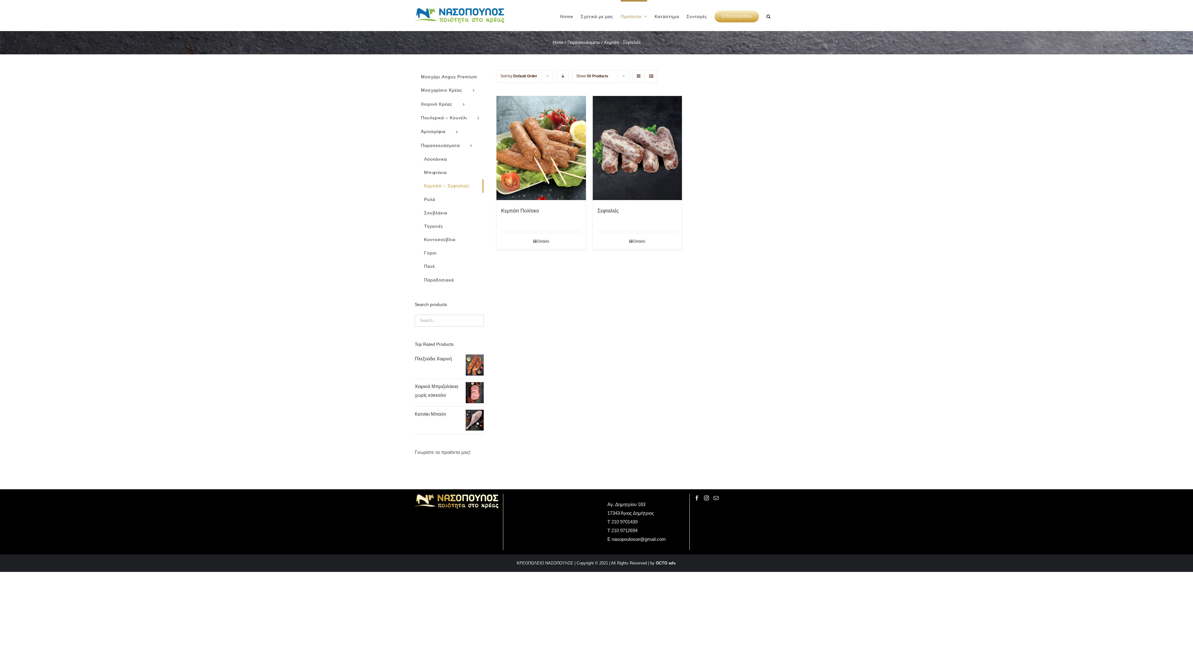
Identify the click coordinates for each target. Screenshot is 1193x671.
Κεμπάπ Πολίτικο (520, 210)
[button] (768, 15)
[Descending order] (563, 76)
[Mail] (716, 497)
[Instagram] (706, 497)
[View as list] (651, 76)
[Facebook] (696, 497)
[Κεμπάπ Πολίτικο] (541, 148)
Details (543, 241)
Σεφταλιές (608, 210)
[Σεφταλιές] (637, 148)
